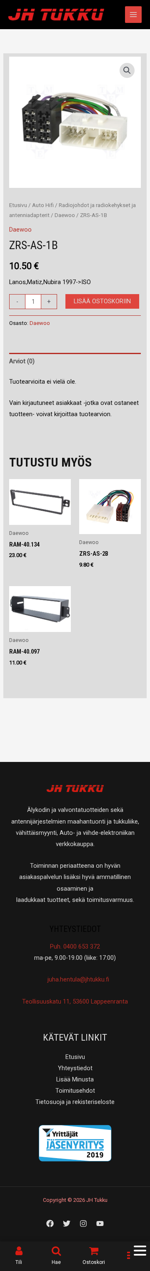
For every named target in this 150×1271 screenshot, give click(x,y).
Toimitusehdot (75, 1090)
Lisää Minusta (75, 1079)
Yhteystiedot (75, 1068)
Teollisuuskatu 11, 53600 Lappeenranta (75, 1001)
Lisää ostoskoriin (102, 301)
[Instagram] (83, 1223)
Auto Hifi (43, 205)
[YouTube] (100, 1223)
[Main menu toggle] (133, 14)
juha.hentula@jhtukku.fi (77, 979)
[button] (127, 70)
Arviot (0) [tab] (22, 361)
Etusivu (18, 205)
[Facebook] (50, 1223)
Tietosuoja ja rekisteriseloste (75, 1102)
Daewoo (65, 215)
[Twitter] (66, 1223)
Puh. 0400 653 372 (75, 946)
